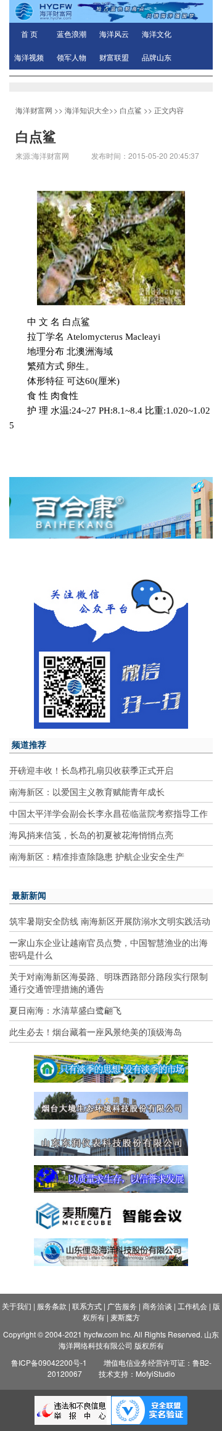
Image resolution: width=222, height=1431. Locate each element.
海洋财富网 (33, 110)
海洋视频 (29, 58)
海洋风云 (114, 34)
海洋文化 (156, 34)
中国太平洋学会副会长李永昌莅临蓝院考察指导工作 (108, 813)
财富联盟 (114, 58)
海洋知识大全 (87, 110)
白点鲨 (131, 110)
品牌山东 (156, 58)
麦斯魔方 (125, 1317)
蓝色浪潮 (71, 34)
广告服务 (122, 1306)
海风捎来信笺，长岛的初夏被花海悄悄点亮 (91, 834)
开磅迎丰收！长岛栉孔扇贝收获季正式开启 (91, 770)
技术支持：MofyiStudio (137, 1373)
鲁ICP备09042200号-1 (49, 1362)
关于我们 (16, 1306)
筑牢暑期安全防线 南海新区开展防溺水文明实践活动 (109, 921)
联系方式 (87, 1306)
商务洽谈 (157, 1306)
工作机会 (192, 1306)
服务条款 (52, 1306)
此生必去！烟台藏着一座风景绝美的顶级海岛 (95, 1031)
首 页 (29, 34)
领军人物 (71, 58)
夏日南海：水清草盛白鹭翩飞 (65, 1010)
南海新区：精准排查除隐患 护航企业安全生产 (96, 856)
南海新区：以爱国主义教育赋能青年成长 (87, 791)
